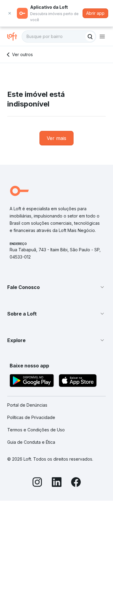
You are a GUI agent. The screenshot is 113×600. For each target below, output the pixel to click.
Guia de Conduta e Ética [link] (31, 442)
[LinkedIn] (56, 483)
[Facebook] (76, 483)
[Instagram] (37, 483)
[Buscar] (90, 36)
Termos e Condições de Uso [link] (36, 429)
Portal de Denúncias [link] (27, 405)
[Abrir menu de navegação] (102, 36)
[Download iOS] (78, 381)
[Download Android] (32, 381)
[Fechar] (9, 13)
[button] (56, 287)
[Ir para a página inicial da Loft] (14, 36)
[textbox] (59, 36)
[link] (56, 138)
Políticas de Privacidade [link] (31, 417)
